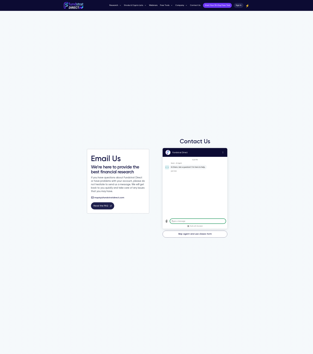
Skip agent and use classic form (195, 234)
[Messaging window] (195, 188)
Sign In (238, 5)
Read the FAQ (101, 206)
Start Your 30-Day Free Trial (217, 5)
